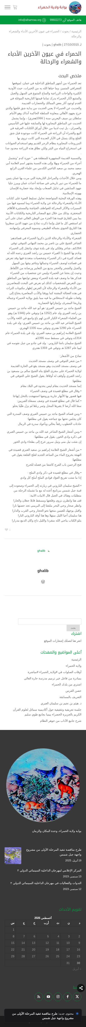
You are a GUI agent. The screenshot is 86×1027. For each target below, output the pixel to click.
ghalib (57, 44)
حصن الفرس (73, 690)
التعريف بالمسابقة (70, 697)
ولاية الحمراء (73, 665)
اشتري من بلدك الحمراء (66, 684)
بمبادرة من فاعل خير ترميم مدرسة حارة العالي (52, 678)
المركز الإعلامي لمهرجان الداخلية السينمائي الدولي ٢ (49, 870)
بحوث (47, 44)
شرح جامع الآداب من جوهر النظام (60, 720)
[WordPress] (43, 582)
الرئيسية (76, 659)
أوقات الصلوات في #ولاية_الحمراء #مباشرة (54, 672)
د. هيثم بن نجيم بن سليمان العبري (61, 703)
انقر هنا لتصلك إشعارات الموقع (62, 640)
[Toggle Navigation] (7, 8)
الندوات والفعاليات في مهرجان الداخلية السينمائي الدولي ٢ (45, 883)
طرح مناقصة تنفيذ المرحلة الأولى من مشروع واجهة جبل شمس (53, 852)
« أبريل (76, 969)
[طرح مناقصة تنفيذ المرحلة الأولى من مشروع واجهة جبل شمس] (13, 856)
